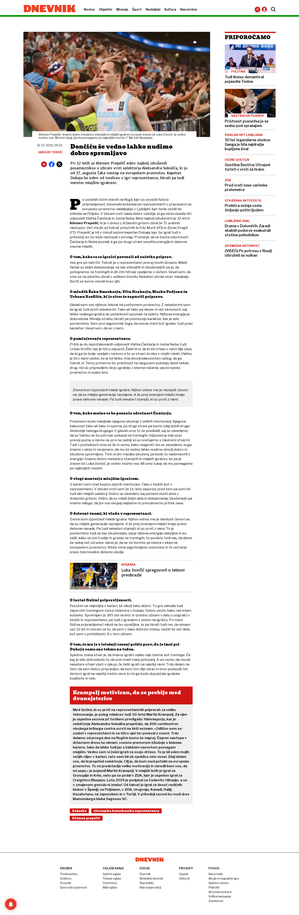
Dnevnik (145, 874)
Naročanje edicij (150, 887)
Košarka (79, 811)
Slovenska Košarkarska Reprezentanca (126, 811)
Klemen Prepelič (86, 818)
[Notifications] (10, 904)
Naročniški (215, 874)
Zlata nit (184, 878)
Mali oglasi (110, 887)
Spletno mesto (218, 883)
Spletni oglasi (112, 874)
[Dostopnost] (257, 9)
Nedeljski (153, 9)
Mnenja (122, 9)
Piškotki (213, 887)
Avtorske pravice (220, 892)
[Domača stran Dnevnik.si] (47, 9)
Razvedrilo (147, 883)
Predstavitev (69, 874)
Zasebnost (215, 901)
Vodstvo (66, 878)
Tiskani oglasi (112, 878)
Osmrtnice (110, 883)
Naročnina (188, 9)
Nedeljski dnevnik (151, 878)
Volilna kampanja (219, 896)
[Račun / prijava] (265, 9)
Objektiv (105, 9)
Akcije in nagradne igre (223, 878)
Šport (137, 9)
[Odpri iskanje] (272, 9)
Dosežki (65, 883)
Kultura (170, 9)
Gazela (183, 874)
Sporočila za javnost (73, 887)
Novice (89, 9)
